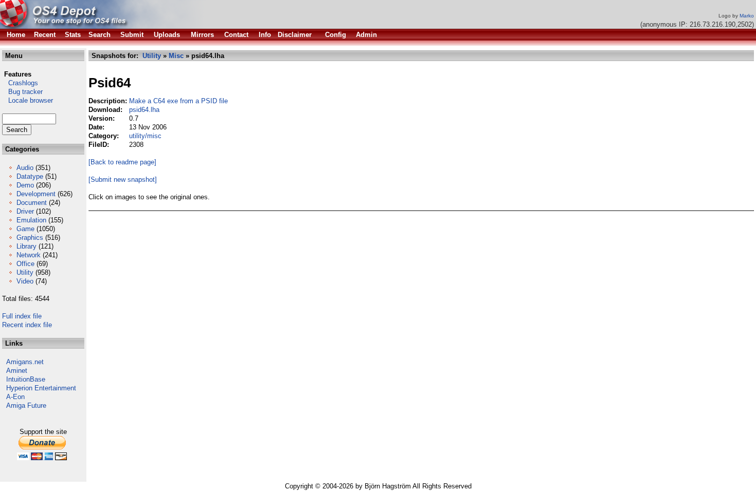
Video (24, 281)
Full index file (22, 316)
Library (26, 246)
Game (25, 229)
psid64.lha (144, 110)
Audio (24, 168)
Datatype (29, 176)
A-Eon (15, 397)
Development (36, 194)
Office (25, 264)
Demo (25, 185)
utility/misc (145, 136)
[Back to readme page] (122, 162)
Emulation (31, 220)
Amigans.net (25, 362)
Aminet (16, 370)
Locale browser (27, 100)
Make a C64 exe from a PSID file (178, 101)
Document (31, 202)
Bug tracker (22, 92)
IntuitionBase (25, 379)
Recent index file (27, 325)
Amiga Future (26, 405)
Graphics (29, 237)
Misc (176, 56)
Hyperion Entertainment (41, 388)
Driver (25, 211)
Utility (24, 272)
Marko (747, 15)
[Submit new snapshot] (122, 179)
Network (28, 255)
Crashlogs (20, 83)
